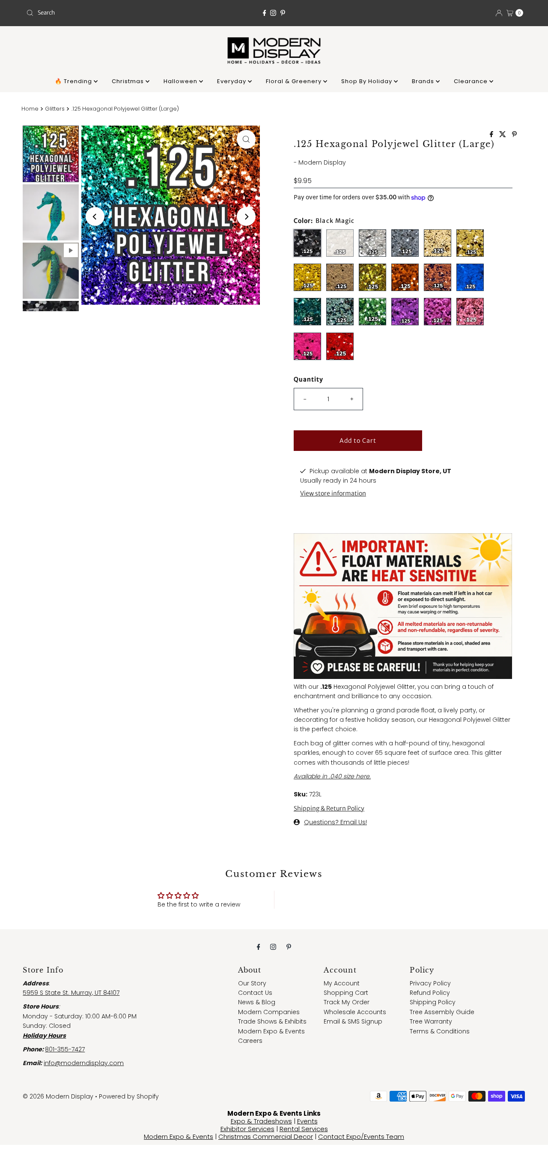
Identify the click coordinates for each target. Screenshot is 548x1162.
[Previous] (95, 216)
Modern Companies (269, 1012)
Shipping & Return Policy (329, 808)
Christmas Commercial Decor (265, 1136)
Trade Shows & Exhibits (272, 1021)
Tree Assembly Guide (442, 1012)
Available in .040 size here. (332, 776)
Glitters (55, 108)
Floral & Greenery (294, 81)
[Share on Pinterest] (514, 135)
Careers (250, 1040)
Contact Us (255, 992)
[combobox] (104, 12)
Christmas (129, 81)
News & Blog (256, 1002)
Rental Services (304, 1128)
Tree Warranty (431, 1021)
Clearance (471, 81)
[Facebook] (264, 13)
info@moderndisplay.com (84, 1063)
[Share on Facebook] (492, 135)
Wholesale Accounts (355, 1012)
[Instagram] (273, 13)
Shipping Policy (433, 1002)
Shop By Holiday (367, 81)
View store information (333, 493)
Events (307, 1121)
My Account (342, 983)
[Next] (246, 216)
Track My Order (346, 1002)
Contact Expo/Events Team (361, 1136)
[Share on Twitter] (503, 135)
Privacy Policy (430, 983)
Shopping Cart (346, 992)
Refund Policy (430, 992)
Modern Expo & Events (271, 1031)
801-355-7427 (65, 1049)
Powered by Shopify (129, 1096)
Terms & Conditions (440, 1031)
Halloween (181, 81)
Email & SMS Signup (353, 1021)
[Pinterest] (282, 13)
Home (30, 108)
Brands (424, 81)
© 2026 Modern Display (58, 1096)
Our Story (252, 983)
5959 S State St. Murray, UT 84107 (71, 992)
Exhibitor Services (247, 1128)
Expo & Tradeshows (261, 1121)
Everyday (232, 81)
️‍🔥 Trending (74, 81)
